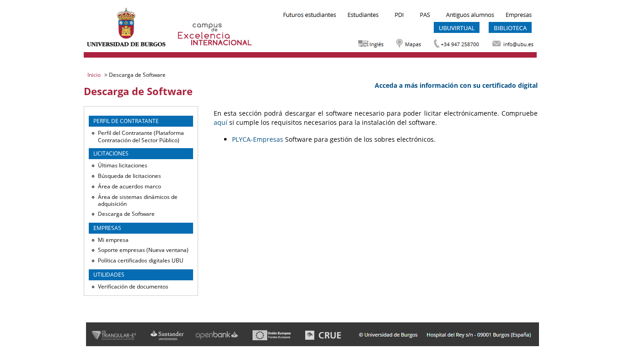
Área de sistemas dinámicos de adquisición (138, 200)
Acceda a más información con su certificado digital (456, 85)
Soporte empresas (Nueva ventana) (143, 250)
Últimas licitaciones (122, 165)
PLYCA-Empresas (257, 139)
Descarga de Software (126, 214)
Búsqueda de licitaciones (129, 176)
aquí (220, 122)
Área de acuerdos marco (129, 186)
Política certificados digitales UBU (140, 260)
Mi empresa (113, 240)
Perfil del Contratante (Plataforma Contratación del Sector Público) (141, 136)
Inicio (94, 75)
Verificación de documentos (133, 286)
